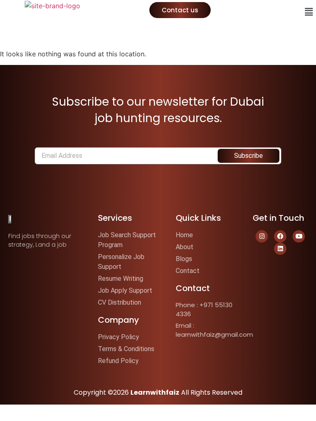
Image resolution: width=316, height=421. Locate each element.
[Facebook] (280, 236)
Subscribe (248, 156)
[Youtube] (299, 236)
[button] (309, 11)
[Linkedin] (280, 249)
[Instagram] (262, 236)
